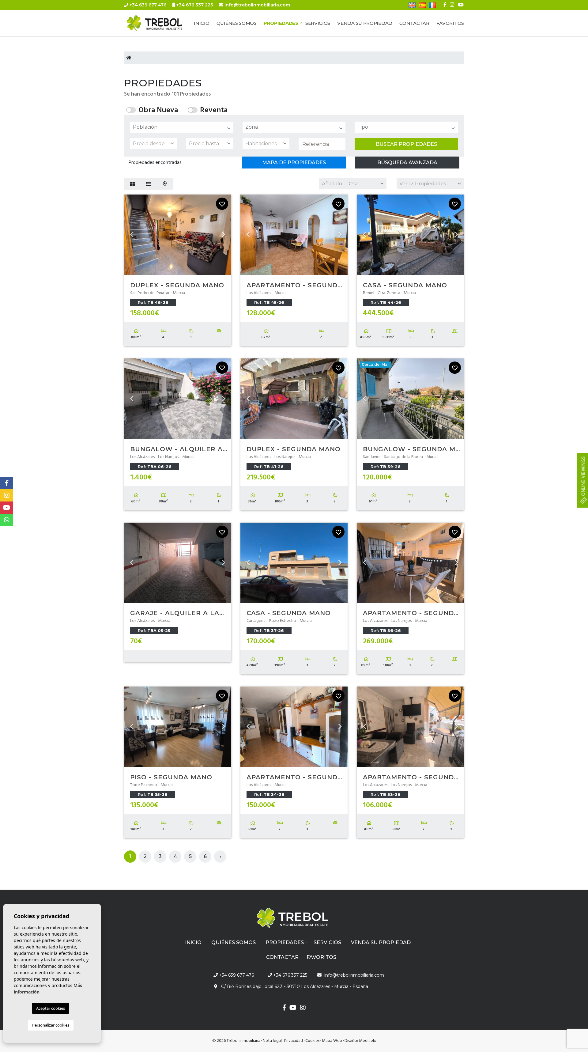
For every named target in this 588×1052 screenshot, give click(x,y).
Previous (131, 235)
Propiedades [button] (281, 23)
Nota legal (272, 1041)
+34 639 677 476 (147, 5)
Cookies (312, 1041)
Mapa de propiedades (294, 162)
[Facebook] (445, 5)
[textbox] (183, 127)
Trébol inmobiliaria (161, 23)
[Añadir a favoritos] (222, 204)
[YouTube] (461, 5)
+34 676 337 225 (194, 5)
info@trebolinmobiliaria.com (257, 5)
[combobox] (181, 127)
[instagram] (452, 5)
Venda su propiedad (364, 23)
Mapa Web (332, 1041)
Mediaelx (367, 1041)
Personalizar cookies (50, 1025)
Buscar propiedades (406, 144)
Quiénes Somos (237, 23)
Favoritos (450, 23)
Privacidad (293, 1041)
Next (223, 235)
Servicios (317, 23)
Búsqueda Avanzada (407, 162)
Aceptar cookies (50, 1008)
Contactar (414, 23)
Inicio (201, 23)
